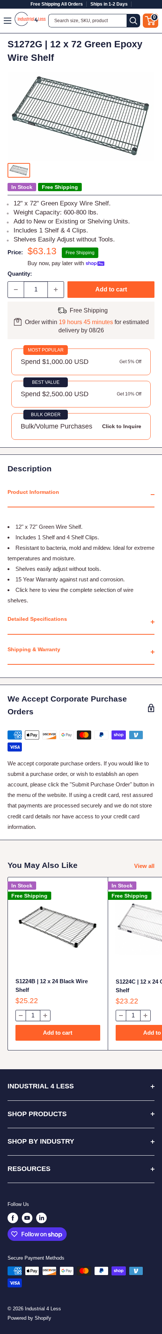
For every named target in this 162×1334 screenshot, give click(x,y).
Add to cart (111, 289)
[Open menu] (8, 21)
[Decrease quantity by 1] (16, 289)
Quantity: (20, 273)
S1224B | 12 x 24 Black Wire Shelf (51, 985)
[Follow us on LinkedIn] (41, 1218)
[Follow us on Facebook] (13, 1218)
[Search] (133, 20)
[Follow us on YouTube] (27, 1218)
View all (144, 866)
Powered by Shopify (29, 1318)
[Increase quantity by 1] (56, 289)
